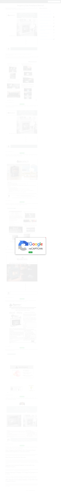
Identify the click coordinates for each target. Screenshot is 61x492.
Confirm (30, 252)
